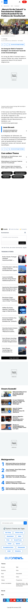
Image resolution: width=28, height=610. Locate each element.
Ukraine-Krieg (19, 532)
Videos (3, 580)
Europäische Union (8, 547)
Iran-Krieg (8, 532)
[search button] (25, 523)
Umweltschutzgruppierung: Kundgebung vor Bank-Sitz (10, 130)
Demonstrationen (20, 173)
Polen (7, 540)
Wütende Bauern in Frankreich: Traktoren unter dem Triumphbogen (11, 162)
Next (2, 573)
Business (3, 570)
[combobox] (14, 523)
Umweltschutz (7, 173)
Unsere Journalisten (6, 583)
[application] (14, 27)
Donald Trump (18, 540)
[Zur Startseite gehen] (5, 2)
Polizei (9, 543)
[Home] (1, 5)
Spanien (18, 543)
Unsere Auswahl (8, 389)
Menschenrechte (17, 176)
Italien (19, 536)
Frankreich (6, 176)
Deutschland (10, 536)
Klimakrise (18, 551)
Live (24, 1)
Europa (3, 567)
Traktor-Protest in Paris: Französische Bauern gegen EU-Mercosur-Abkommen (11, 167)
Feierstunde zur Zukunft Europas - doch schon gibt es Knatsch (11, 157)
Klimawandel (21, 547)
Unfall (8, 551)
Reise (2, 576)
